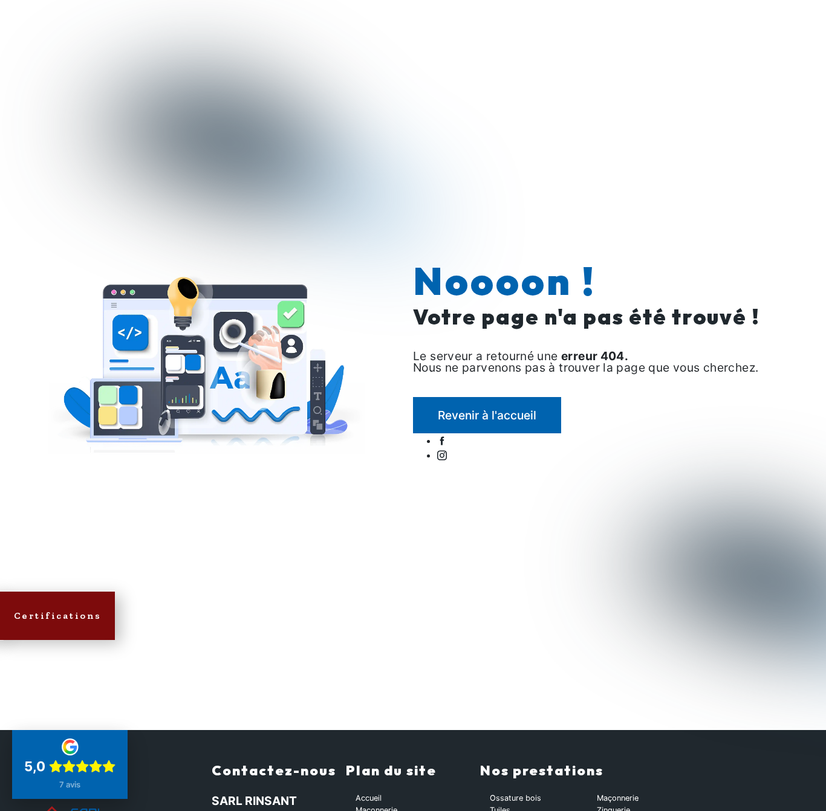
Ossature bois (515, 798)
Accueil (369, 798)
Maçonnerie (618, 798)
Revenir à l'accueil (487, 415)
